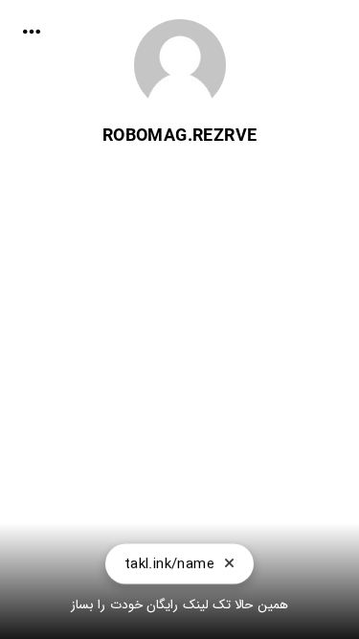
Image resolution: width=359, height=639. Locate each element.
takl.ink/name (169, 563)
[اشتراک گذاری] (31, 31)
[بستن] (229, 563)
